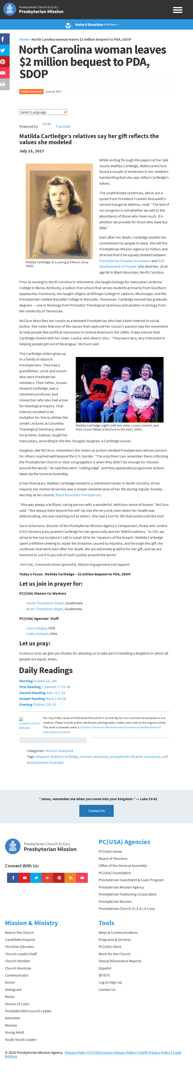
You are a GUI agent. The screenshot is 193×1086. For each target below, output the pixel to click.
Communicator (17, 975)
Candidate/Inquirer (20, 939)
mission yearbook (94, 756)
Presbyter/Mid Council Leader (28, 1010)
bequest (42, 756)
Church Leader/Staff (21, 953)
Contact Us (96, 810)
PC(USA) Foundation (115, 872)
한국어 (104, 975)
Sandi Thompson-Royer (45, 603)
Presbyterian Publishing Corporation (128, 894)
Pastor (10, 996)
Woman (11, 1025)
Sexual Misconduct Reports (120, 960)
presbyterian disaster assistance (135, 756)
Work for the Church (115, 953)
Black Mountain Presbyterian (78, 495)
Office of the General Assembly (123, 865)
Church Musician (18, 968)
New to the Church (19, 932)
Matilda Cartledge (64, 756)
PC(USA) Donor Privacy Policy (112, 1052)
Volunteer (12, 1018)
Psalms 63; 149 (38, 681)
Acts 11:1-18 (42, 692)
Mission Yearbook (31, 91)
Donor (10, 982)
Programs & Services (115, 939)
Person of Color (17, 1003)
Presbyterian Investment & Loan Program (131, 879)
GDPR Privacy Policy (154, 1052)
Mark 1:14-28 (42, 698)
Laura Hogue (36, 628)
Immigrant (13, 989)
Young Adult (14, 1032)
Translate (63, 126)
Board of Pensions (113, 858)
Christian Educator (19, 946)
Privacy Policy (76, 1052)
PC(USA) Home (110, 851)
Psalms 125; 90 (37, 704)
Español (105, 968)
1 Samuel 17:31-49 (44, 686)
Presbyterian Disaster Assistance (125, 260)
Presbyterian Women (115, 901)
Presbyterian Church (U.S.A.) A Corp (127, 908)
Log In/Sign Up (110, 982)
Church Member (17, 960)
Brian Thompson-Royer (44, 608)
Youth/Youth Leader (20, 1039)
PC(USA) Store (110, 946)
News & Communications (118, 932)
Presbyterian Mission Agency (121, 887)
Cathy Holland (37, 633)
